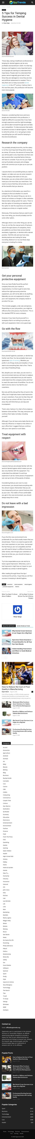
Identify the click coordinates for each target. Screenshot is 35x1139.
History (5, 859)
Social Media (7, 965)
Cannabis (6, 781)
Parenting (6, 943)
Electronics (6, 820)
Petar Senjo (7, 23)
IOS (4, 887)
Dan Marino (6, 806)
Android (5, 756)
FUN (4, 839)
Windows (6, 1004)
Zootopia (5, 1010)
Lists (4, 906)
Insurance (6, 881)
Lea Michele (6, 901)
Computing (6, 795)
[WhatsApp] (16, 27)
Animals (5, 758)
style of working (14, 360)
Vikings (5, 1001)
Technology (6, 987)
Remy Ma (6, 957)
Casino (5, 786)
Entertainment (7, 823)
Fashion (5, 828)
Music (5, 932)
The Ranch (6, 990)
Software (5, 968)
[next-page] (6, 658)
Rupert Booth (5, 691)
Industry (5, 879)
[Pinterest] (12, 27)
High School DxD (8, 856)
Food (4, 834)
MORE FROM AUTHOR (23, 626)
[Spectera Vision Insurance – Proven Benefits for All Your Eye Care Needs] (6, 642)
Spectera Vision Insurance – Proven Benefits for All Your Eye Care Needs (22, 642)
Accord (5, 747)
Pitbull (5, 948)
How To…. (6, 873)
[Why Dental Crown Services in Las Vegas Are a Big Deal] (6, 633)
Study (5, 976)
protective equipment (8, 586)
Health (8, 7)
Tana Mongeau (7, 985)
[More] (21, 27)
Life (4, 904)
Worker (17, 586)
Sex (4, 962)
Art (4, 761)
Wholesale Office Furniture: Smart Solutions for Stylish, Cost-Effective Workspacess (22, 704)
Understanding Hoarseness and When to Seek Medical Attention (22, 651)
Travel (5, 996)
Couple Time (7, 800)
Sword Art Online (8, 982)
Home (3, 7)
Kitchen (5, 895)
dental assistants (18, 584)
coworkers (9, 584)
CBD (4, 789)
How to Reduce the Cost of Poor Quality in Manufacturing (16, 688)
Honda (5, 870)
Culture (5, 803)
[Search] (32, 2)
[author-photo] (17, 614)
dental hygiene (28, 584)
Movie (5, 923)
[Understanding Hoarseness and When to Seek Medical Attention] (6, 651)
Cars (4, 784)
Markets (5, 915)
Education (6, 817)
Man (4, 909)
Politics (5, 951)
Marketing (6, 912)
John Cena (6, 890)
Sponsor (5, 971)
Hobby (5, 862)
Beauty (5, 767)
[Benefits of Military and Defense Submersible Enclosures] (6, 714)
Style (4, 979)
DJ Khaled (6, 812)
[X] (8, 27)
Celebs (5, 792)
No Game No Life (8, 940)
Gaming (5, 848)
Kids (4, 893)
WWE (4, 1007)
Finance (5, 831)
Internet (5, 884)
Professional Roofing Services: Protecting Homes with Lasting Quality (22, 731)
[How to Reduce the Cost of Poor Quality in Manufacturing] (17, 673)
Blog (4, 772)
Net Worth (6, 934)
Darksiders (6, 809)
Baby (4, 764)
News (4, 937)
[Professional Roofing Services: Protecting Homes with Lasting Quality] (6, 731)
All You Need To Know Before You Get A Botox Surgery (25, 596)
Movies (5, 926)
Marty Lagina (7, 918)
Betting (5, 770)
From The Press (8, 837)
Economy (6, 814)
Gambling (6, 842)
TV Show (5, 999)
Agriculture (6, 753)
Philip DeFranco (8, 946)
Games (5, 845)
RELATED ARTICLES (9, 626)
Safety (5, 960)
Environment (7, 826)
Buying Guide (7, 778)
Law (4, 898)
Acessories (6, 750)
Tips (4, 993)
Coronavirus (7, 798)
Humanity (6, 876)
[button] (3, 2)
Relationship (7, 954)
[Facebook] (4, 27)
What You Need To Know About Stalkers (9, 595)
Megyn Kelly (7, 920)
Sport (4, 974)
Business (6, 775)
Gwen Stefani (7, 851)
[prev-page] (3, 658)
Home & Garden (8, 867)
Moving (5, 929)
